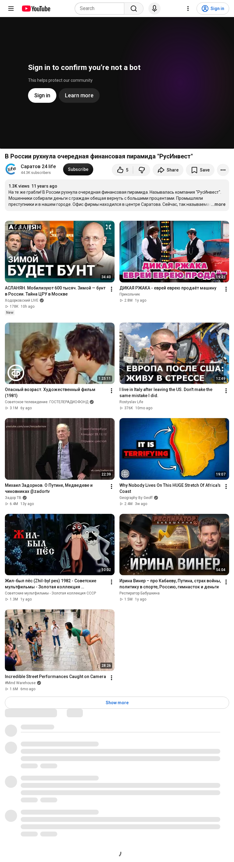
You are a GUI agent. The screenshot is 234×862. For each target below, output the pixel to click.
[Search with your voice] (154, 8)
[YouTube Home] (36, 8)
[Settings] (188, 8)
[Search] (134, 8)
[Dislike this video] (141, 170)
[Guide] (11, 8)
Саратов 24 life (38, 166)
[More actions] (223, 170)
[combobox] (101, 8)
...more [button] (218, 204)
